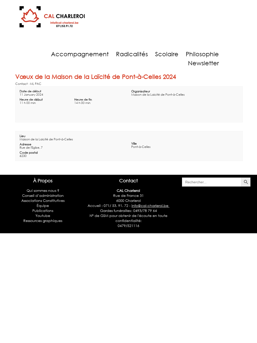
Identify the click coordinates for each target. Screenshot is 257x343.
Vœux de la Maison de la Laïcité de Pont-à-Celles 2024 (95, 76)
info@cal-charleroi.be (150, 205)
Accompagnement (80, 54)
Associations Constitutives (43, 200)
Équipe (43, 205)
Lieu (22, 136)
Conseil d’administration (43, 195)
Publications (42, 210)
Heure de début (31, 99)
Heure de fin (83, 99)
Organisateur (140, 91)
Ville (134, 143)
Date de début (30, 91)
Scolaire (166, 54)
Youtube (42, 215)
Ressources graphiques (42, 220)
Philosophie (202, 54)
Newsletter (203, 63)
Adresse (25, 144)
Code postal (29, 152)
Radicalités (132, 54)
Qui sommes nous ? (43, 190)
